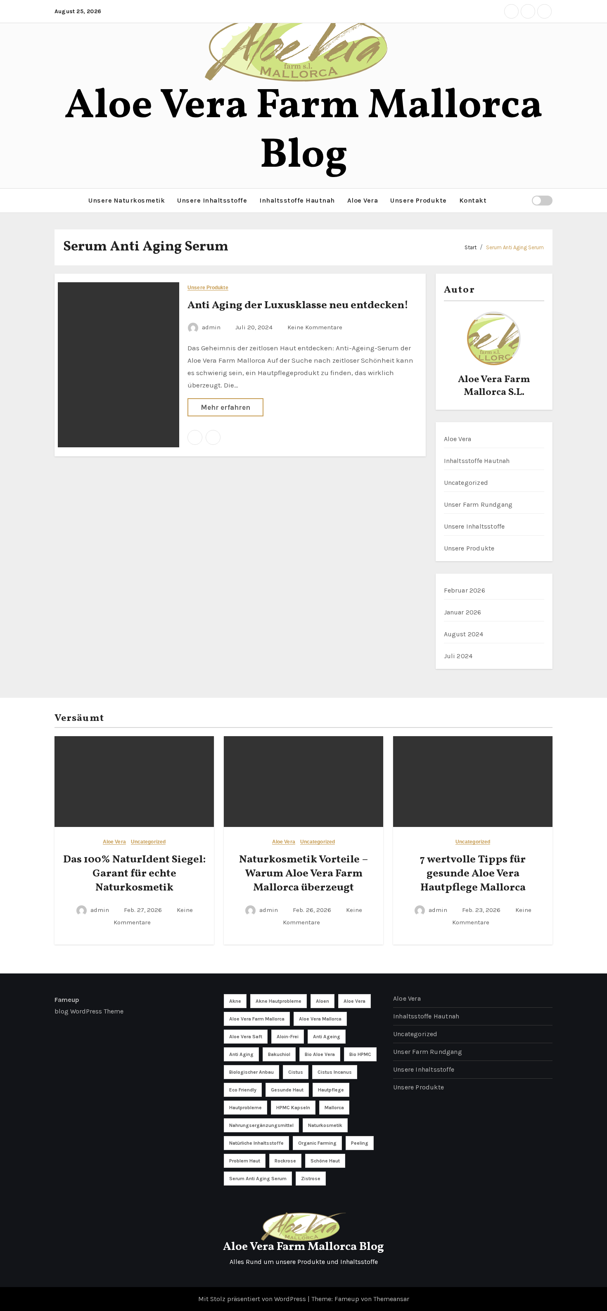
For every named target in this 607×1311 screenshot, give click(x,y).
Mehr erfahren (225, 407)
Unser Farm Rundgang (478, 504)
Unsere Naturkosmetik (126, 200)
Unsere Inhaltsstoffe (212, 200)
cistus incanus (335, 1072)
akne (235, 1001)
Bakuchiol (279, 1054)
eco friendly (242, 1090)
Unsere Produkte (418, 200)
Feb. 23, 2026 (482, 910)
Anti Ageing (326, 1036)
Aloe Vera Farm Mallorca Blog (303, 131)
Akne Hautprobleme (278, 1001)
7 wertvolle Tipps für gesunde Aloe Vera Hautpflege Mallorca (473, 873)
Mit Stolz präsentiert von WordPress (253, 1299)
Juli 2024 (458, 656)
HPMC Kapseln (293, 1107)
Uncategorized (466, 483)
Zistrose (310, 1178)
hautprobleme (245, 1107)
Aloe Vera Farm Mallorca (257, 1019)
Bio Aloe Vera (320, 1054)
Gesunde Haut (287, 1090)
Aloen (322, 1001)
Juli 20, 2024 (254, 327)
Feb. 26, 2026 (313, 910)
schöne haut (325, 1161)
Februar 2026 (464, 590)
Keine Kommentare (314, 327)
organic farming (317, 1143)
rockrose (285, 1161)
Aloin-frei (288, 1036)
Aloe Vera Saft (245, 1036)
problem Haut (244, 1161)
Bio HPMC (360, 1054)
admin (211, 327)
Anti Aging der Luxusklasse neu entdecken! (297, 305)
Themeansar (391, 1299)
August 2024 (464, 634)
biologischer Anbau (251, 1072)
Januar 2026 (462, 612)
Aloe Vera (362, 200)
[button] (57, 200)
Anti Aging (241, 1054)
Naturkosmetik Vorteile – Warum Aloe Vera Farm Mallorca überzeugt (303, 873)
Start (471, 247)
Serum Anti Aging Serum (515, 247)
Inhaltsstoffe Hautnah (297, 200)
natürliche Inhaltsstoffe (256, 1143)
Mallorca (334, 1107)
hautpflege (331, 1090)
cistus (295, 1072)
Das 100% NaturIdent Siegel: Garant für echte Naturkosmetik (134, 873)
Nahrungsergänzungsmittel (261, 1125)
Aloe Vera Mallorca (320, 1019)
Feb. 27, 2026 (144, 910)
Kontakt (473, 200)
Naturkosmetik (325, 1125)
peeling (359, 1143)
